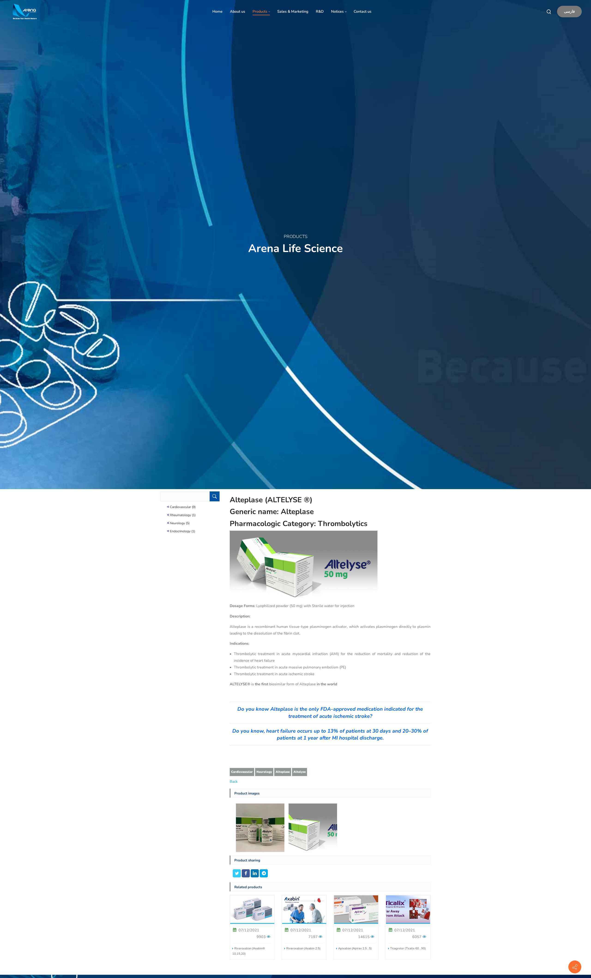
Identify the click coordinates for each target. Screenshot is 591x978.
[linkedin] (255, 874)
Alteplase (283, 772)
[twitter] (237, 874)
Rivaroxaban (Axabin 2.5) (303, 948)
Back (234, 781)
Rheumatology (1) (183, 515)
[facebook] (246, 874)
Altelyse (299, 772)
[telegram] (264, 874)
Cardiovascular (242, 772)
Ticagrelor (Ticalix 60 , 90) (408, 948)
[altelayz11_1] (313, 827)
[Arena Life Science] (24, 11)
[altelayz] (260, 827)
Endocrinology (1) (182, 531)
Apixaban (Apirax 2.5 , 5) (355, 948)
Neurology (264, 772)
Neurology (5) (180, 523)
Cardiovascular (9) (183, 507)
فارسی (569, 11)
